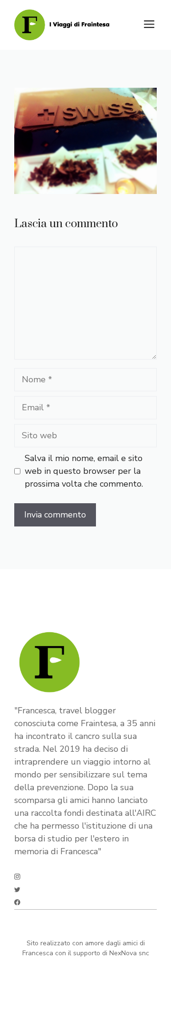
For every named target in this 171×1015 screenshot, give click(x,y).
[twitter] (17, 889)
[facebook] (17, 902)
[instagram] (17, 877)
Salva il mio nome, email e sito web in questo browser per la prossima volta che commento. (84, 470)
